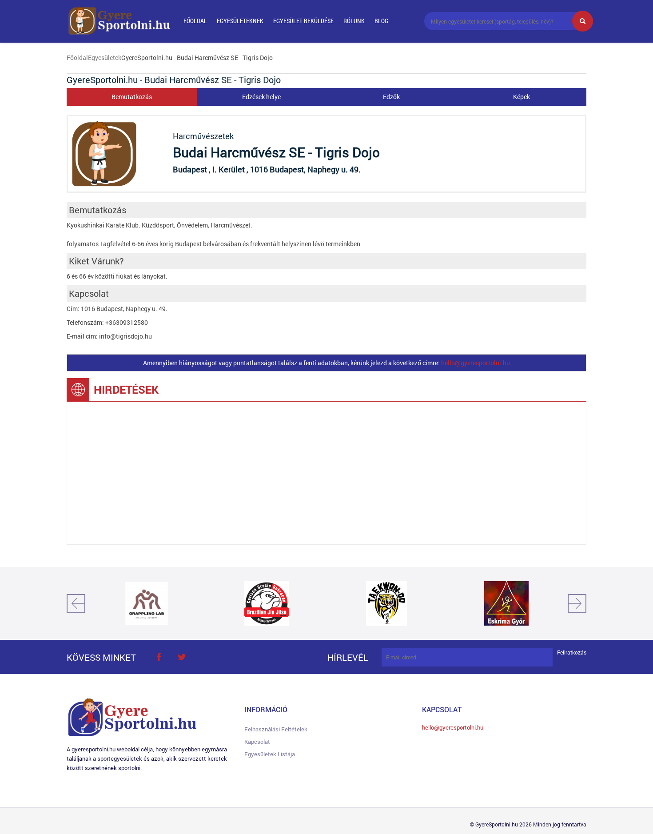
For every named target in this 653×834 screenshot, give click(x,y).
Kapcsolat (257, 742)
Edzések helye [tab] (261, 96)
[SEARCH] (582, 21)
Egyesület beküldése (303, 20)
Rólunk (354, 20)
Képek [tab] (521, 96)
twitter (181, 657)
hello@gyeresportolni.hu (475, 363)
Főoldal (195, 20)
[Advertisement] (326, 473)
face (158, 657)
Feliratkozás (571, 652)
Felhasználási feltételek (275, 729)
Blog (381, 20)
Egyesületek (104, 57)
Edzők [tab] (391, 96)
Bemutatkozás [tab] (131, 96)
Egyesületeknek (240, 20)
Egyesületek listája (269, 754)
